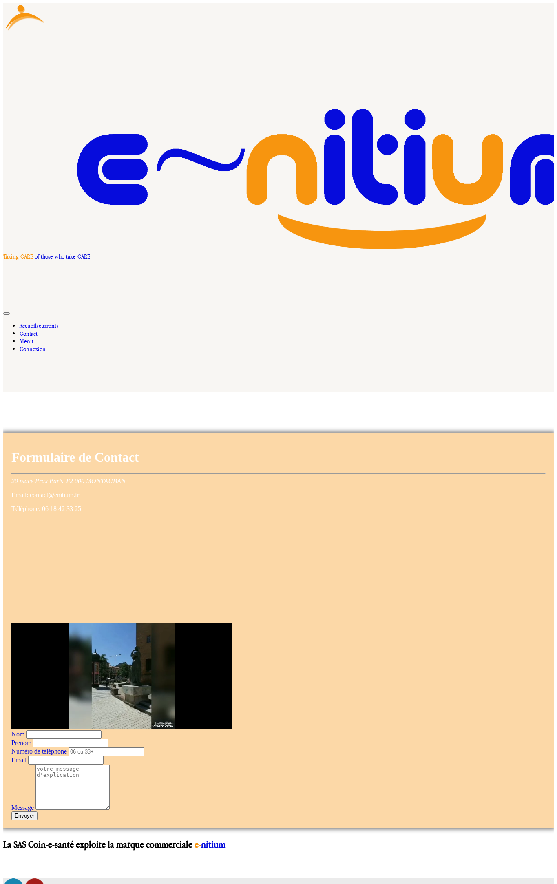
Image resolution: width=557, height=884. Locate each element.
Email (19, 759)
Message (22, 807)
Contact (29, 333)
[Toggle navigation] (6, 313)
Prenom (21, 742)
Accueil (39, 325)
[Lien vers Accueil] (24, 29)
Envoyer (24, 816)
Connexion (33, 349)
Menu (26, 341)
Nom (17, 734)
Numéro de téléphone (39, 751)
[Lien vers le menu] (119, 375)
